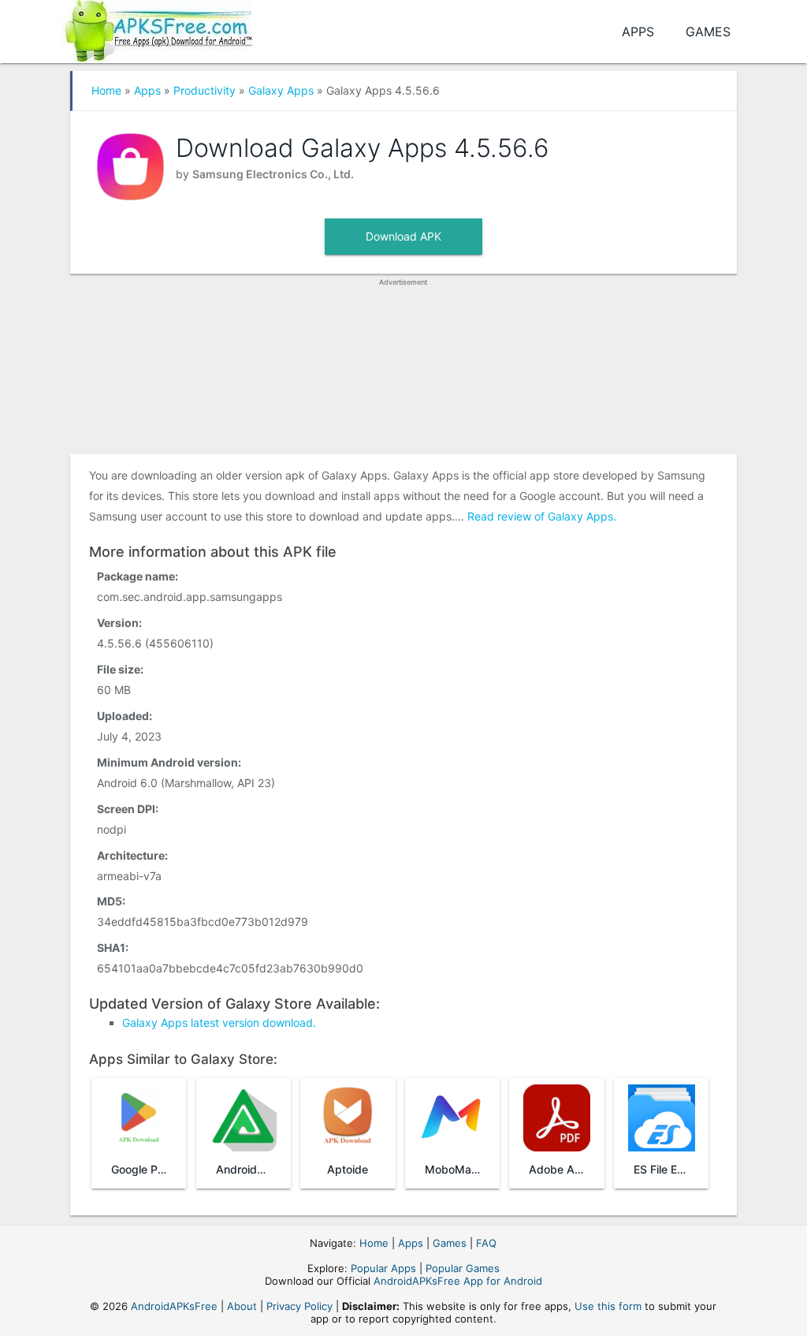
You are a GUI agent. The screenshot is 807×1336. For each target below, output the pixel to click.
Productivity (204, 90)
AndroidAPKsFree (174, 1306)
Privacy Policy (299, 1306)
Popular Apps (383, 1268)
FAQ (486, 1243)
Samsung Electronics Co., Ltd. (273, 174)
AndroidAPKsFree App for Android (458, 1280)
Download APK (403, 236)
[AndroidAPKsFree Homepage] (156, 28)
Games (708, 31)
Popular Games (463, 1268)
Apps (638, 31)
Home (106, 90)
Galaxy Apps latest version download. (219, 1022)
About (242, 1306)
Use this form (608, 1306)
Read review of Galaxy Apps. (541, 516)
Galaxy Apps (281, 90)
